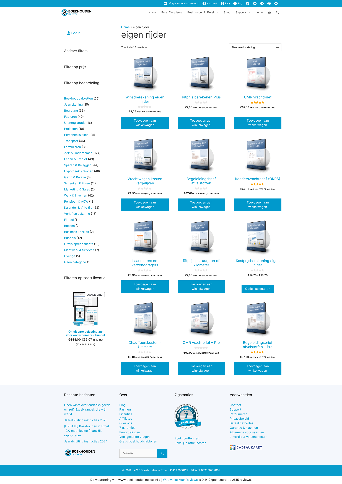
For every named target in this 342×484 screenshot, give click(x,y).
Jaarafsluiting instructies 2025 (85, 420)
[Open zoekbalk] (277, 12)
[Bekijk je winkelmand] (269, 12)
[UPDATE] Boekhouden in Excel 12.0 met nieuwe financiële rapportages (86, 430)
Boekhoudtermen (187, 438)
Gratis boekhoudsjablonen (138, 441)
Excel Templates (171, 12)
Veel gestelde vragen (134, 437)
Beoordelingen (129, 432)
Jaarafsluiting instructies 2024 (85, 441)
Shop (227, 12)
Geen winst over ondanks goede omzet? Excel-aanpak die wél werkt (87, 409)
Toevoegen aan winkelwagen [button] (145, 123)
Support (235, 409)
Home (152, 12)
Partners (125, 409)
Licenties (125, 414)
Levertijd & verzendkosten (248, 437)
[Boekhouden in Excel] (76, 12)
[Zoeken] (162, 453)
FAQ (227, 3)
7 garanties (127, 427)
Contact (235, 405)
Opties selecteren (257, 289)
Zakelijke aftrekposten (190, 443)
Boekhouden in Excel (200, 12)
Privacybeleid (239, 418)
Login (259, 12)
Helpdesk (211, 3)
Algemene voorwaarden (247, 432)
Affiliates (125, 418)
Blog (239, 3)
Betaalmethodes (241, 423)
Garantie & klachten (244, 427)
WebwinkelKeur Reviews (180, 480)
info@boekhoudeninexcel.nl (183, 3)
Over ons (125, 423)
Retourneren (238, 414)
